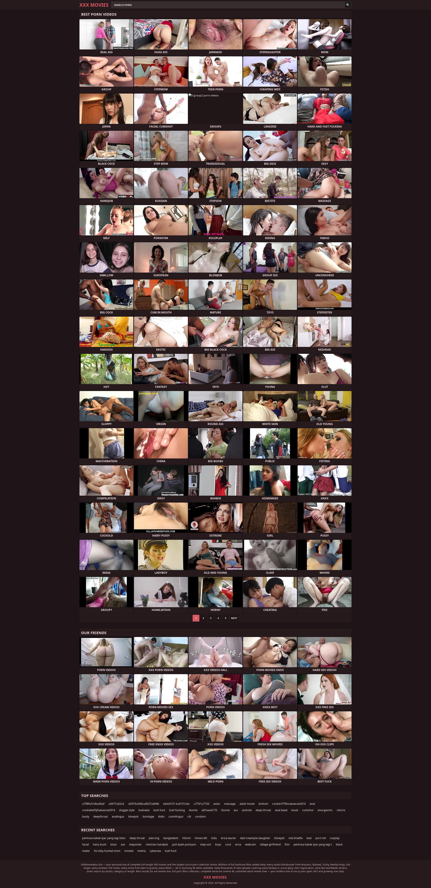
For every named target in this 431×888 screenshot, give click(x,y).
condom (200, 816)
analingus (118, 816)
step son (205, 844)
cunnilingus (176, 816)
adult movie (247, 804)
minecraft (201, 838)
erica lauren (228, 838)
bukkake (144, 810)
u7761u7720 (201, 804)
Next (234, 618)
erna (238, 844)
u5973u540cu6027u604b (143, 804)
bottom (263, 804)
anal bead (281, 810)
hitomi (186, 838)
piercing (154, 838)
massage (230, 804)
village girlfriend (270, 844)
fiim (287, 844)
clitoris (341, 810)
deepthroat (100, 816)
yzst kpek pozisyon (184, 844)
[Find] (348, 5)
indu (214, 838)
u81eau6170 (209, 810)
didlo (161, 816)
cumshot (307, 810)
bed (309, 838)
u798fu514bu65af (93, 804)
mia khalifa (296, 838)
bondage (148, 816)
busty (85, 816)
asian (216, 804)
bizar (113, 844)
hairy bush (99, 844)
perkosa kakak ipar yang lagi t (313, 844)
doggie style (127, 810)
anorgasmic (325, 810)
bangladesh (170, 838)
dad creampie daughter (255, 838)
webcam (250, 844)
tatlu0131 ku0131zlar (176, 804)
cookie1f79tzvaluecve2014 (289, 804)
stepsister (135, 844)
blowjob (133, 816)
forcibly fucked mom (107, 851)
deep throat (263, 810)
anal (312, 804)
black (339, 844)
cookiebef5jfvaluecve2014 (98, 810)
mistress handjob (157, 844)
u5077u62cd (116, 804)
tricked (128, 851)
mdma (141, 851)
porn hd (321, 838)
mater (86, 851)
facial (85, 844)
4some (193, 810)
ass (236, 810)
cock (228, 844)
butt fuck (159, 810)
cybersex (155, 851)
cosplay (334, 838)
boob (294, 810)
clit (189, 816)
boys (218, 844)
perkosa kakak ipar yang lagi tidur (104, 838)
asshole (247, 810)
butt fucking (177, 810)
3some (225, 810)
